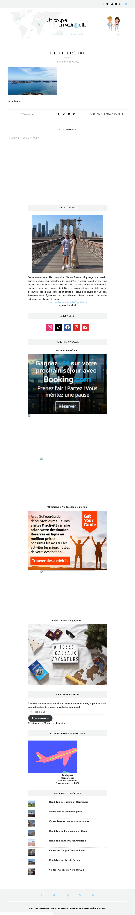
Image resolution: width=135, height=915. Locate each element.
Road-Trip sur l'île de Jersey (64, 860)
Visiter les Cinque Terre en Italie (67, 850)
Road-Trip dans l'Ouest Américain (68, 840)
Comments (27, 114)
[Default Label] (58, 327)
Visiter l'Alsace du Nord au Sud (66, 869)
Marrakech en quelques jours (65, 811)
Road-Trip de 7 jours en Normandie (68, 802)
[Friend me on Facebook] (67, 327)
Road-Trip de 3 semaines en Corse (68, 831)
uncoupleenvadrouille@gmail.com (69, 302)
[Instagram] (49, 327)
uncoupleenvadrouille (108, 114)
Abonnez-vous (40, 718)
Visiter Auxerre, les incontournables (69, 821)
